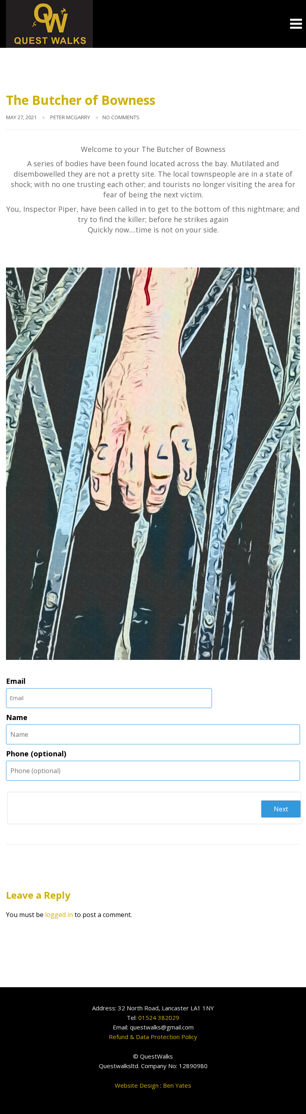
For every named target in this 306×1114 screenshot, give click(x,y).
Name (16, 717)
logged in (59, 914)
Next (281, 809)
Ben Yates (177, 1085)
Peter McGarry (70, 117)
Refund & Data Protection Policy (153, 1037)
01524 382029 (158, 1017)
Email (16, 681)
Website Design (137, 1085)
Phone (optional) (36, 753)
